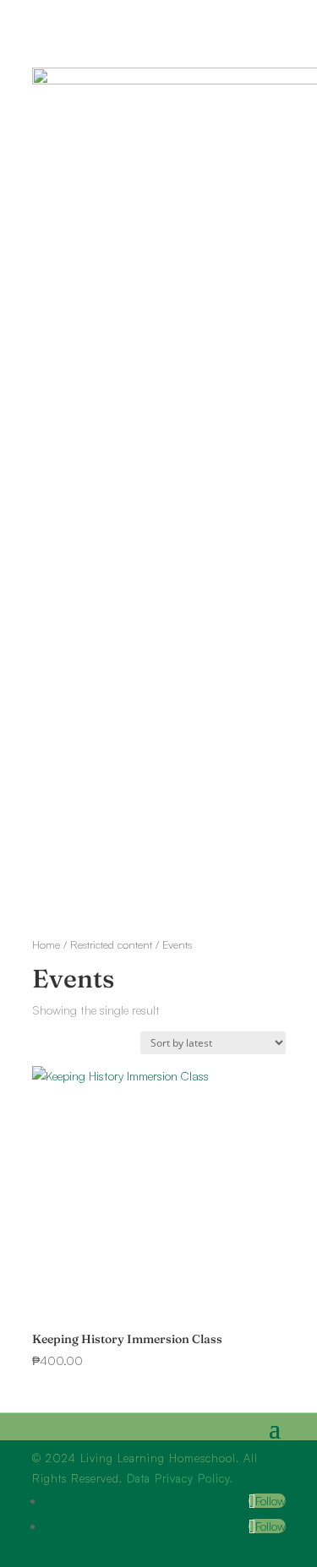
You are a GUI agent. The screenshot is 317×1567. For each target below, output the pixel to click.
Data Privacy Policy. (180, 1478)
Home (46, 944)
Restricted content (111, 944)
